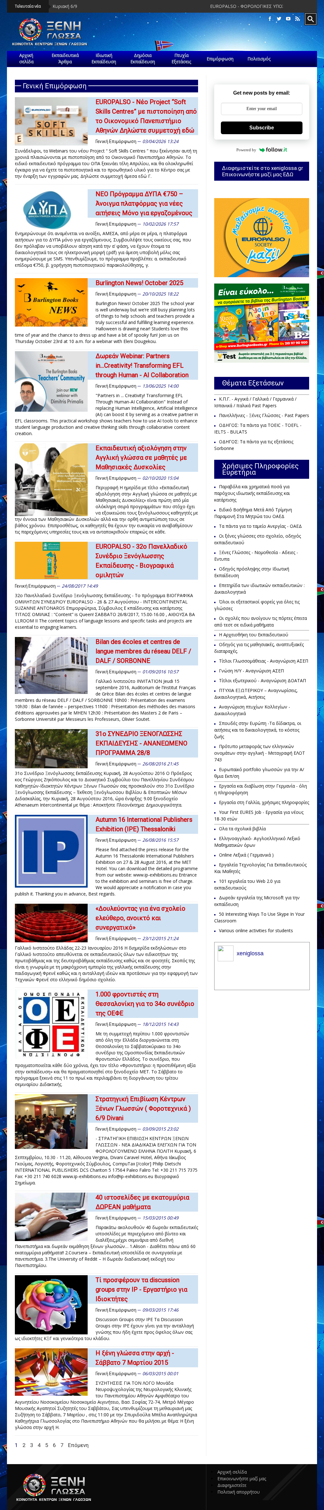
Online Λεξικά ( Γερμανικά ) (246, 855)
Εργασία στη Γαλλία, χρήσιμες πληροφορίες (264, 802)
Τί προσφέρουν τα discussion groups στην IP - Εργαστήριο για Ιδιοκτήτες (141, 1289)
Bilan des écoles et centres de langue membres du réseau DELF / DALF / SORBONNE (143, 651)
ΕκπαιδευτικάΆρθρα (65, 58)
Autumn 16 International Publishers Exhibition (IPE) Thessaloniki (144, 824)
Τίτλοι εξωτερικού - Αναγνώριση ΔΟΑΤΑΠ (262, 680)
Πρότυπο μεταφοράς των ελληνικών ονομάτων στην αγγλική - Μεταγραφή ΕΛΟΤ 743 (259, 753)
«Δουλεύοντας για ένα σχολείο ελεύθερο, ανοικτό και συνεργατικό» (140, 918)
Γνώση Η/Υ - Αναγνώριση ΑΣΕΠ (251, 671)
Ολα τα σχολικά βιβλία (242, 829)
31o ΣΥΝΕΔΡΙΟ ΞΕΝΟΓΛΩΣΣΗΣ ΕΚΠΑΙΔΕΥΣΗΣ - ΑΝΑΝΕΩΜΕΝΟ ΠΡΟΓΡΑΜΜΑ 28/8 (141, 743)
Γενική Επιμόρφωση (116, 141)
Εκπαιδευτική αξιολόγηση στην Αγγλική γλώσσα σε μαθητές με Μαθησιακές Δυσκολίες (141, 457)
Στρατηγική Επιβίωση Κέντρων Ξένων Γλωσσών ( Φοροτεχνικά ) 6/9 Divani (143, 1108)
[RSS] (297, 19)
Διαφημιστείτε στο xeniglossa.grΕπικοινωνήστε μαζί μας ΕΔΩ (262, 171)
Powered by (246, 149)
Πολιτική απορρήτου (238, 1492)
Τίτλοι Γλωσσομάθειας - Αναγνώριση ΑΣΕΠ (263, 661)
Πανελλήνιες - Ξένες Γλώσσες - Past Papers (264, 415)
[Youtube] (288, 19)
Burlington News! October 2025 (139, 283)
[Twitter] (279, 19)
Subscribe (261, 127)
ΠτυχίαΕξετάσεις (181, 58)
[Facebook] (270, 19)
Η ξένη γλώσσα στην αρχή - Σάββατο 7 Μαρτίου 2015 (135, 1357)
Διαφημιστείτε (231, 1485)
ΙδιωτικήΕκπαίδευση (103, 58)
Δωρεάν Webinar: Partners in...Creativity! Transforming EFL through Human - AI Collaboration (142, 365)
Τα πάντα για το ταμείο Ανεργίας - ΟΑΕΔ (260, 526)
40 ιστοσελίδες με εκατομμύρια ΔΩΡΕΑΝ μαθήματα (142, 1202)
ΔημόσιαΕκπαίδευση (142, 58)
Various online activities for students (256, 930)
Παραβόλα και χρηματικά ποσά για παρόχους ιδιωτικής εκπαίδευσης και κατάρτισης (252, 493)
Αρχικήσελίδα (26, 58)
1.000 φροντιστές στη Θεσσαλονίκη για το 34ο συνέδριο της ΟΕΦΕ (145, 1003)
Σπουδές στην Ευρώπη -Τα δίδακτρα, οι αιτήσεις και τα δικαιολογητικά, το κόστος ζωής (257, 729)
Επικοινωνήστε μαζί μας (241, 1479)
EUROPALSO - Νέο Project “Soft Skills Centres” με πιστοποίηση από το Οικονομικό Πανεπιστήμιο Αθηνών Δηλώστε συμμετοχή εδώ (146, 116)
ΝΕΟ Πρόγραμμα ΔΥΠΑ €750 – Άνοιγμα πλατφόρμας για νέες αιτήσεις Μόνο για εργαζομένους (144, 203)
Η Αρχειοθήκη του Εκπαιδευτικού (253, 635)
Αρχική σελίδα (232, 1472)
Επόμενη (78, 1445)
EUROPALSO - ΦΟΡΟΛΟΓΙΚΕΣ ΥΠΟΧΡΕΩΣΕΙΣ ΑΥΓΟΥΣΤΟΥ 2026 (229, 6)
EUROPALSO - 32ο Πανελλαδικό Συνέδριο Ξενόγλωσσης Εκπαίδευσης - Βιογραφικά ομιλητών (141, 561)
